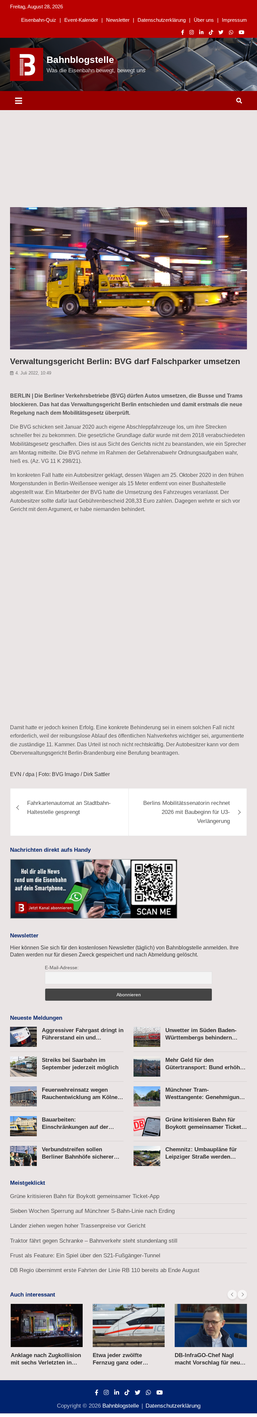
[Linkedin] (201, 32)
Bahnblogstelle (80, 60)
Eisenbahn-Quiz (38, 20)
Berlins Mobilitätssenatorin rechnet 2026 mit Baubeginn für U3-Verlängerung (186, 812)
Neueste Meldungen (36, 1018)
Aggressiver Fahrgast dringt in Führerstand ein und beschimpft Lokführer (82, 1037)
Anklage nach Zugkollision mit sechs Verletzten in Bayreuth (46, 1362)
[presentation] (232, 1294)
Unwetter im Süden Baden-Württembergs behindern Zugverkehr (201, 1037)
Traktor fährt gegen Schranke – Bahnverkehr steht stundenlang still (93, 1241)
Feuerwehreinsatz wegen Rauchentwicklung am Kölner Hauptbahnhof (81, 1097)
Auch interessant (32, 1294)
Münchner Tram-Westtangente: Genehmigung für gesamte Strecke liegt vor (204, 1097)
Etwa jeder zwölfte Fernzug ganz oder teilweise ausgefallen (120, 1362)
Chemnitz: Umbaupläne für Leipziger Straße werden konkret (201, 1156)
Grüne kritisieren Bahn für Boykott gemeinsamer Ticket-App (204, 1127)
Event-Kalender (81, 20)
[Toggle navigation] (18, 100)
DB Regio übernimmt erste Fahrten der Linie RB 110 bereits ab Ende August (104, 1270)
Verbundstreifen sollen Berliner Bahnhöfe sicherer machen (78, 1156)
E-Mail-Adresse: (62, 967)
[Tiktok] (211, 32)
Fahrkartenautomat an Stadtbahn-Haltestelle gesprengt (69, 807)
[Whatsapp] (231, 32)
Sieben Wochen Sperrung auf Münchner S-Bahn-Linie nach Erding (92, 1211)
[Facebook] (182, 32)
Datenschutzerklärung (162, 20)
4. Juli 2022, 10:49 (33, 373)
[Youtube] (241, 32)
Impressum (234, 20)
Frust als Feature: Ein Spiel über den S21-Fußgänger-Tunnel (85, 1255)
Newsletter (118, 20)
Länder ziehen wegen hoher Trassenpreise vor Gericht (78, 1226)
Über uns (204, 20)
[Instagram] (191, 32)
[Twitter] (221, 32)
